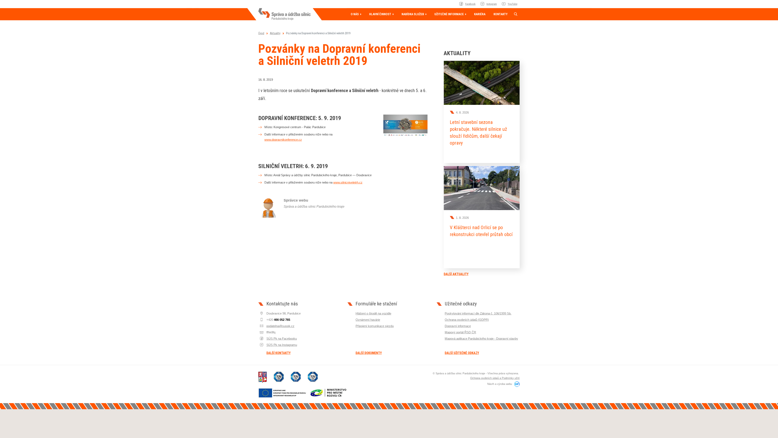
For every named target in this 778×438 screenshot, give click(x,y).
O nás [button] (355, 14)
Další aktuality (456, 274)
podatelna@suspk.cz (280, 326)
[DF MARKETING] (516, 383)
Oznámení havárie (368, 319)
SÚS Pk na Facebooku (281, 338)
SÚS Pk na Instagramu (281, 345)
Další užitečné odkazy (462, 353)
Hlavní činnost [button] (380, 14)
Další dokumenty (369, 353)
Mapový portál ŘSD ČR (460, 332)
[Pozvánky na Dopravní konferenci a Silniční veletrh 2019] (405, 125)
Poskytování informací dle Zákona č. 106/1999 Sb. (478, 313)
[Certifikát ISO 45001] (313, 377)
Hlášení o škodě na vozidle (373, 313)
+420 (278, 319)
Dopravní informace (458, 326)
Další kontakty (278, 353)
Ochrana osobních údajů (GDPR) (467, 319)
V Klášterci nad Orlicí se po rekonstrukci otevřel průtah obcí (481, 231)
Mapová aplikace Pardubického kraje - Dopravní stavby (481, 338)
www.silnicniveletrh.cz (347, 182)
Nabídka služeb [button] (413, 14)
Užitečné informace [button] (449, 14)
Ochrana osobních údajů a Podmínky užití (495, 378)
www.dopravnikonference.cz (283, 139)
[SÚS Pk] (284, 14)
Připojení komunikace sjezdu (375, 326)
